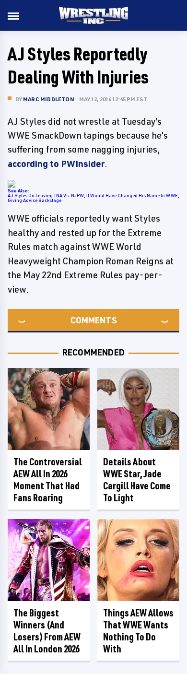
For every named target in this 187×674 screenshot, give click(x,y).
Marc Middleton (48, 99)
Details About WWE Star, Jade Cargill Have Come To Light (137, 480)
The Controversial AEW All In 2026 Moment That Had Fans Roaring (47, 480)
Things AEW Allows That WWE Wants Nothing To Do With (138, 631)
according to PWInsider (56, 163)
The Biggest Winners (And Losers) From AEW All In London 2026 (47, 631)
